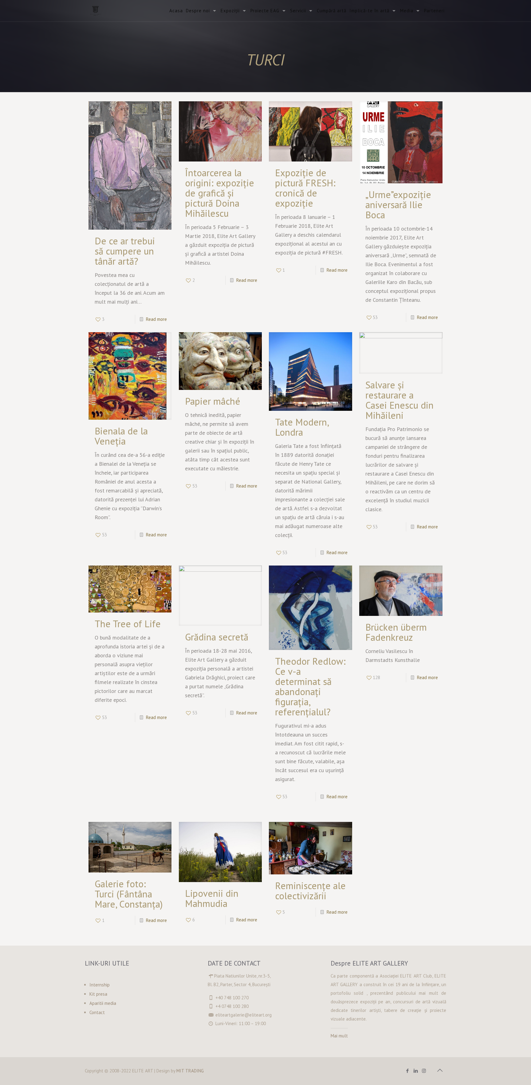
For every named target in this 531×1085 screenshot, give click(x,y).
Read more (156, 319)
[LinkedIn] (415, 1071)
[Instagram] (424, 1071)
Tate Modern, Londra (301, 427)
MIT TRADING (190, 1071)
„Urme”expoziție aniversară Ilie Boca (398, 204)
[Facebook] (407, 1071)
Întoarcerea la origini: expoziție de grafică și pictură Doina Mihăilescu (219, 193)
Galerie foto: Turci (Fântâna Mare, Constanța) (129, 893)
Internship (99, 985)
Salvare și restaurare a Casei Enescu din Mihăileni (399, 400)
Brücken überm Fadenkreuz (396, 632)
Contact (97, 1012)
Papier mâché (212, 401)
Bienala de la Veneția (121, 436)
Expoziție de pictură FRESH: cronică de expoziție (305, 187)
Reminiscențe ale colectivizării (310, 890)
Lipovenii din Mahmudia (211, 898)
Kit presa (98, 994)
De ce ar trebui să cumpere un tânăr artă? (125, 251)
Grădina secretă (216, 637)
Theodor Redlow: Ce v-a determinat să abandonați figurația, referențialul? (310, 686)
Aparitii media (102, 1003)
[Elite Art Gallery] (95, 10)
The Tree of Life (128, 623)
